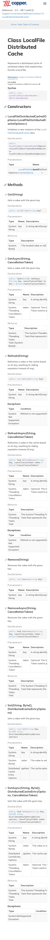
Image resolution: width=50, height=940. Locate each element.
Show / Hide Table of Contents (25, 24)
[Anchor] (6, 106)
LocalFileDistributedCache (15, 16)
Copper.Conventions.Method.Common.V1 (23, 13)
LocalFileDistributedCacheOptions (29, 171)
